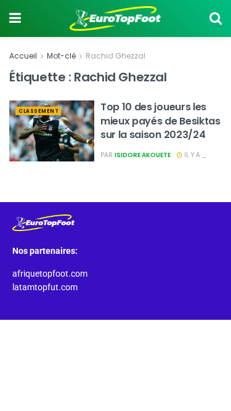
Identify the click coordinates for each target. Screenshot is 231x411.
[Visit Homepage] (115, 18)
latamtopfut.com (45, 287)
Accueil (23, 56)
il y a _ (194, 155)
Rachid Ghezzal (115, 56)
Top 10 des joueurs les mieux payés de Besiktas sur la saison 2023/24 (160, 121)
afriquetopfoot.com (49, 274)
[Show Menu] (15, 18)
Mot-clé (61, 56)
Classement (38, 111)
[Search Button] (215, 18)
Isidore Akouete (143, 155)
